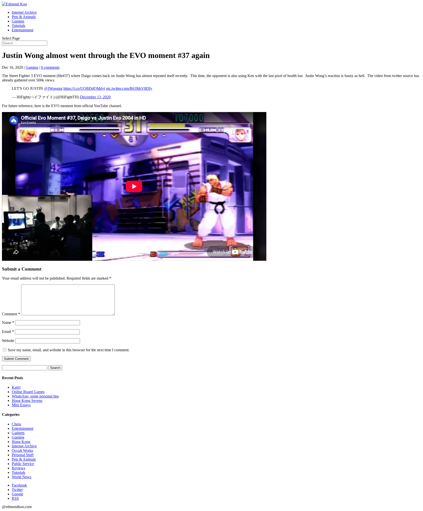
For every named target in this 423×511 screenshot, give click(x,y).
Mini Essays (21, 405)
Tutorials (18, 25)
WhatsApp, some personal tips (35, 396)
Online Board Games (28, 392)
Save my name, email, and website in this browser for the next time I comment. (68, 350)
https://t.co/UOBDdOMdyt (84, 88)
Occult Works (22, 450)
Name (8, 322)
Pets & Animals (24, 17)
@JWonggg (53, 88)
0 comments (50, 67)
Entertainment (22, 30)
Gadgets (18, 433)
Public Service (23, 464)
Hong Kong (21, 442)
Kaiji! (16, 387)
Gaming (18, 21)
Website (8, 341)
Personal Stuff (23, 455)
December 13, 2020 (95, 97)
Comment (11, 314)
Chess (16, 424)
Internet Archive (24, 12)
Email (8, 331)
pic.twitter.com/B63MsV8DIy (129, 88)
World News (21, 477)
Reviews (18, 468)
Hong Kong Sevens (27, 400)
